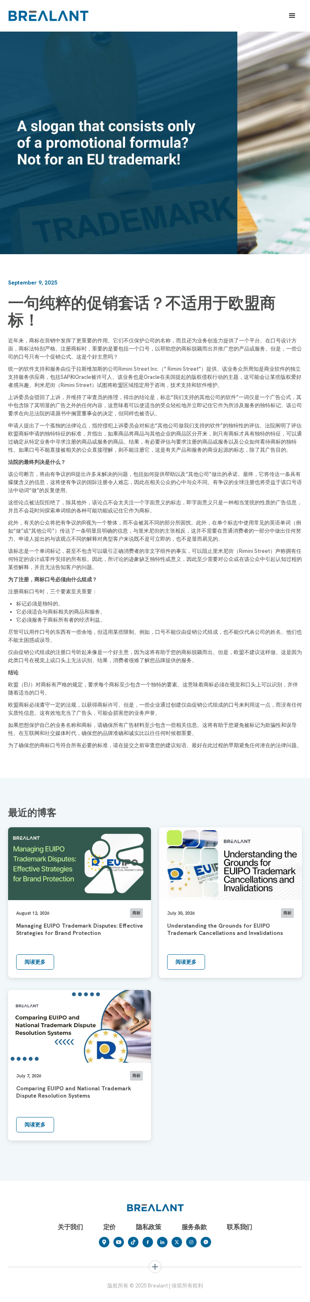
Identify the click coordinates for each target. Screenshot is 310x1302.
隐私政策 (148, 1227)
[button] (292, 15)
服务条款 (194, 1227)
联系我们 (239, 1227)
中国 (167, 1291)
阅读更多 (35, 961)
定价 (109, 1227)
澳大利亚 (249, 1291)
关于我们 (70, 1227)
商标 (21, 1291)
